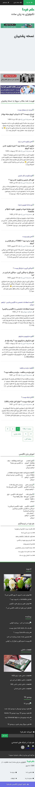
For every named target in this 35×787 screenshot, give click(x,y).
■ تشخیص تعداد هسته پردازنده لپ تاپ (19, 637)
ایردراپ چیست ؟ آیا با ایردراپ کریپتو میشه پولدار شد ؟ (17, 115)
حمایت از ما (28, 778)
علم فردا (28, 10)
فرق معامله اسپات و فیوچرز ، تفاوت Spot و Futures (19, 210)
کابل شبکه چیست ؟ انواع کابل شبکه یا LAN (19, 401)
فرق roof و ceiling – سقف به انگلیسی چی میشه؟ (15, 462)
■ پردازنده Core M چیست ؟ (22, 632)
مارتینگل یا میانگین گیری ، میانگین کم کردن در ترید (18, 273)
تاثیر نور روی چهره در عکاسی (25, 540)
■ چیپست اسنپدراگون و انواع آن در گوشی (18, 641)
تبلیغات (13, 778)
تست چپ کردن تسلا (27, 533)
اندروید (28, 569)
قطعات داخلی (26, 650)
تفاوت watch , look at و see (24, 536)
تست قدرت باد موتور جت (25, 552)
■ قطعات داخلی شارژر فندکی (22, 688)
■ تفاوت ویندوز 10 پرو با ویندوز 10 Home (17, 713)
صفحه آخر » (27, 439)
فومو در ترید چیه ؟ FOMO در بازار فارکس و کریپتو (19, 242)
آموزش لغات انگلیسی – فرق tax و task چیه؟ (15, 495)
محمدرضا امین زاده (26, 119)
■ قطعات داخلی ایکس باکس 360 (20, 684)
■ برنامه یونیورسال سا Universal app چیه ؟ (18, 718)
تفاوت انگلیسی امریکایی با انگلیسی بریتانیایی (15, 507)
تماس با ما (29, 772)
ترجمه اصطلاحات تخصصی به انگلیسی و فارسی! (18, 309)
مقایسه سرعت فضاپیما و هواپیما (24, 529)
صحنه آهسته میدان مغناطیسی (24, 548)
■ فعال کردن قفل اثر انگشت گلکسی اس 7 (18, 608)
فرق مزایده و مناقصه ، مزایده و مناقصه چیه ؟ (19, 372)
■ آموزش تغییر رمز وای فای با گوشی (20, 604)
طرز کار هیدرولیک (28, 544)
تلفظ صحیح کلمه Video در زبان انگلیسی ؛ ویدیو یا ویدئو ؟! (14, 475)
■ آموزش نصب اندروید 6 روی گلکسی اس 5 (18, 595)
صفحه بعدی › (17, 434)
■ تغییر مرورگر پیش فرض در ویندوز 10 (19, 724)
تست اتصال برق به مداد (26, 555)
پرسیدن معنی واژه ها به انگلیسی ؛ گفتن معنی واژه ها (15, 486)
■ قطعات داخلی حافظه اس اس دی (20, 680)
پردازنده (28, 617)
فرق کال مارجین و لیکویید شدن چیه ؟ (21, 180)
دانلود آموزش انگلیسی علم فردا (17, 784)
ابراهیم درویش (27, 312)
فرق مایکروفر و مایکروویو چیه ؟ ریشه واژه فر (19, 340)
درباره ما (12, 772)
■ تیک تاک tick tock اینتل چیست (20, 628)
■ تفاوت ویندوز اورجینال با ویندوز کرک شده (18, 709)
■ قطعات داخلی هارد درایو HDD (21, 676)
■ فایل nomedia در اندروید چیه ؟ (20, 599)
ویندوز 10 (27, 697)
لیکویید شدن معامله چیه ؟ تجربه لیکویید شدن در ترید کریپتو (18, 147)
